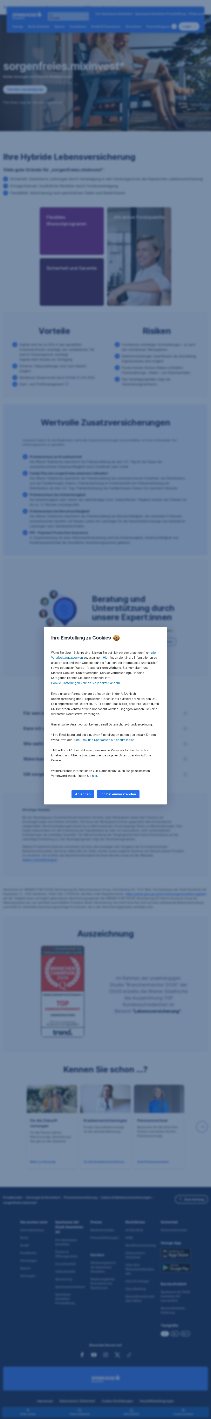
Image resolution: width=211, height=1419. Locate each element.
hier (94, 775)
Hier (106, 657)
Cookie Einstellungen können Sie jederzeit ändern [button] (85, 683)
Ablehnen (83, 794)
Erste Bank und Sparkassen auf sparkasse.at (103, 740)
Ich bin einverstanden (118, 794)
